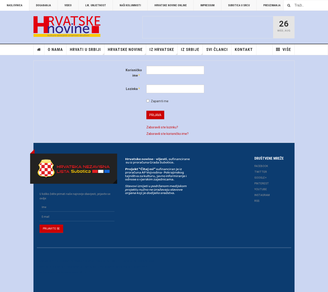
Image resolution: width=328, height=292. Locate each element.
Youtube (260, 189)
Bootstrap (43, 266)
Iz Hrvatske (161, 49)
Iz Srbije (190, 49)
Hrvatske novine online (170, 5)
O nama (55, 49)
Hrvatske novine (125, 49)
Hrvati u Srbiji (85, 49)
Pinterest (261, 183)
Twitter (260, 171)
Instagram (262, 195)
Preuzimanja (271, 5)
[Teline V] (66, 26)
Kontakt (244, 49)
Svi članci (217, 49)
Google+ (260, 177)
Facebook (261, 166)
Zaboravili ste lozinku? (162, 127)
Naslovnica (14, 5)
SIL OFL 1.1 (86, 272)
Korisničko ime (133, 72)
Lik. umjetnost (95, 5)
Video (68, 5)
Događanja (43, 5)
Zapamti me (159, 101)
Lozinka (133, 89)
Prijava (155, 115)
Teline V (114, 261)
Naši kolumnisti (130, 5)
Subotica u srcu (239, 5)
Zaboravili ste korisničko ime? (167, 134)
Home (39, 49)
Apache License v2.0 (135, 266)
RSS (256, 200)
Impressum (207, 5)
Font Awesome (46, 272)
